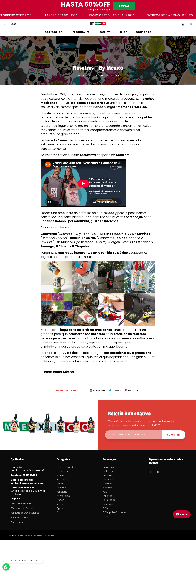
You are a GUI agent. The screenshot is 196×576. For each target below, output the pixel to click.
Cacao (60, 483)
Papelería (62, 491)
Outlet (105, 32)
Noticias (89, 75)
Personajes (81, 32)
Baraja (60, 475)
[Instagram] (157, 472)
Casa (78, 75)
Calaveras (108, 467)
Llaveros (61, 487)
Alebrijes (107, 487)
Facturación (17, 522)
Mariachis (108, 483)
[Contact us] (6, 567)
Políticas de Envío (20, 517)
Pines (59, 512)
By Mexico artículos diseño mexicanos (36, 535)
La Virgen (108, 504)
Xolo (105, 491)
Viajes (60, 504)
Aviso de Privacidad (21, 503)
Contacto (143, 32)
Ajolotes (107, 516)
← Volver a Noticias (64, 390)
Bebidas (61, 479)
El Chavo (107, 508)
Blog (124, 32)
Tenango (108, 495)
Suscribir (174, 434)
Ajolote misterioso (67, 467)
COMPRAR (124, 6)
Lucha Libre (109, 471)
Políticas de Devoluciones (25, 512)
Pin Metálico (63, 495)
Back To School (65, 471)
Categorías (54, 32)
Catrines (107, 475)
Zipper (60, 508)
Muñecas (108, 479)
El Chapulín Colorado (114, 512)
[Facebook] (150, 472)
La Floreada (109, 499)
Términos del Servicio (22, 508)
